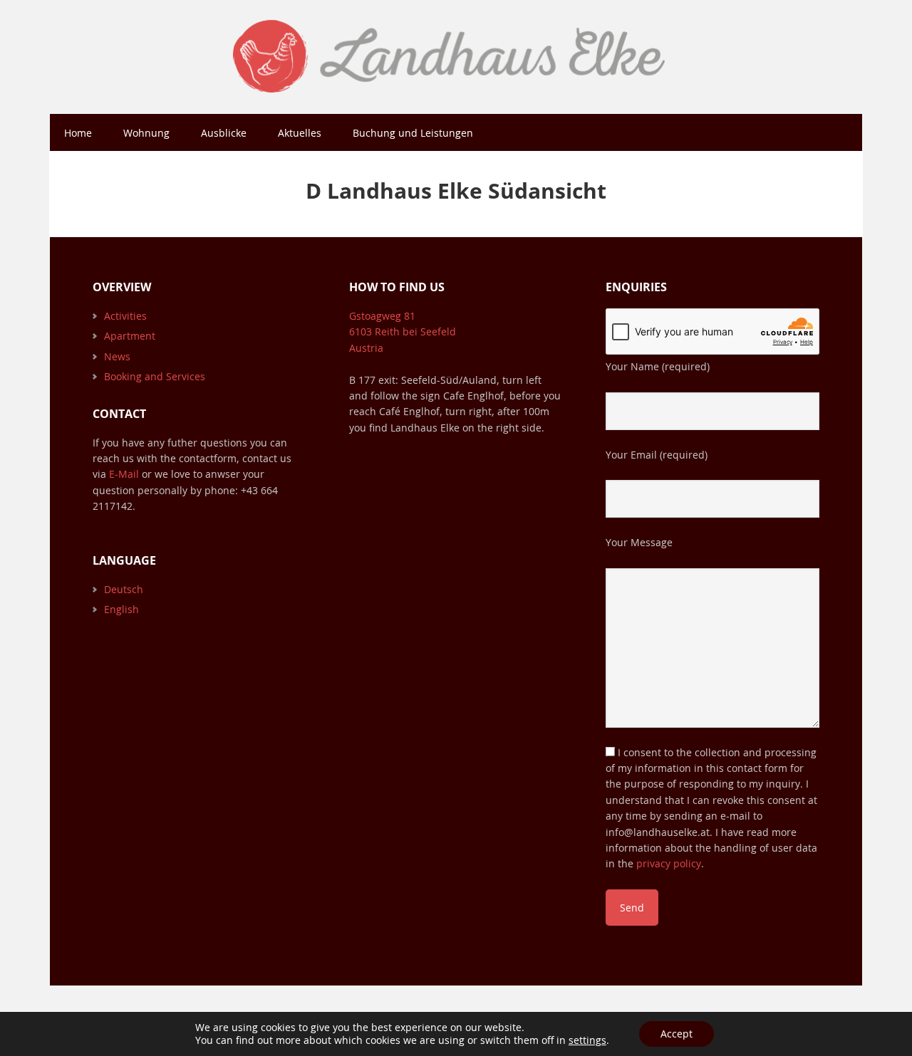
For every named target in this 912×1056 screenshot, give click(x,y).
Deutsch (123, 589)
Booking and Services (154, 376)
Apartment (129, 336)
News (117, 356)
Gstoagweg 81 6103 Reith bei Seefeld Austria (402, 332)
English (121, 609)
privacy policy (668, 863)
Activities (125, 316)
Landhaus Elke (456, 57)
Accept (676, 1033)
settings (587, 1040)
